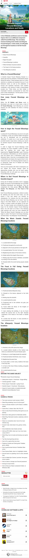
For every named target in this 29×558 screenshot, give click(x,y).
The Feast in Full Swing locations (12, 67)
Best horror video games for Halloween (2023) (14, 414)
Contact (25, 550)
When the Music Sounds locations (12, 64)
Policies (14, 551)
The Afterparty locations (9, 70)
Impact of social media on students (11, 388)
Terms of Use (11, 550)
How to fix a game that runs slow (10, 441)
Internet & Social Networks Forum (11, 390)
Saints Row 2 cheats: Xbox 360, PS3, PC (12, 408)
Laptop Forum (20, 384)
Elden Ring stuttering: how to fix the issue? (13, 402)
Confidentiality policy (19, 550)
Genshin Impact (6, 386)
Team (7, 550)
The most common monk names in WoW (13, 400)
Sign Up (3, 550)
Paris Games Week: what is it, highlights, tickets (14, 451)
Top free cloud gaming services (10, 439)
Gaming (5, 3)
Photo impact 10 (6, 384)
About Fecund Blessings (9, 54)
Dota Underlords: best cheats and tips (12, 429)
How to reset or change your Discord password (14, 461)
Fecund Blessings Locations (10, 62)
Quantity (5, 57)
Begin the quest (7, 60)
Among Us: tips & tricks (8, 463)
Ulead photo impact (7, 379)
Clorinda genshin (6, 381)
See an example (24, 478)
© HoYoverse (14, 240)
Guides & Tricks (17, 3)
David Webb (3, 31)
